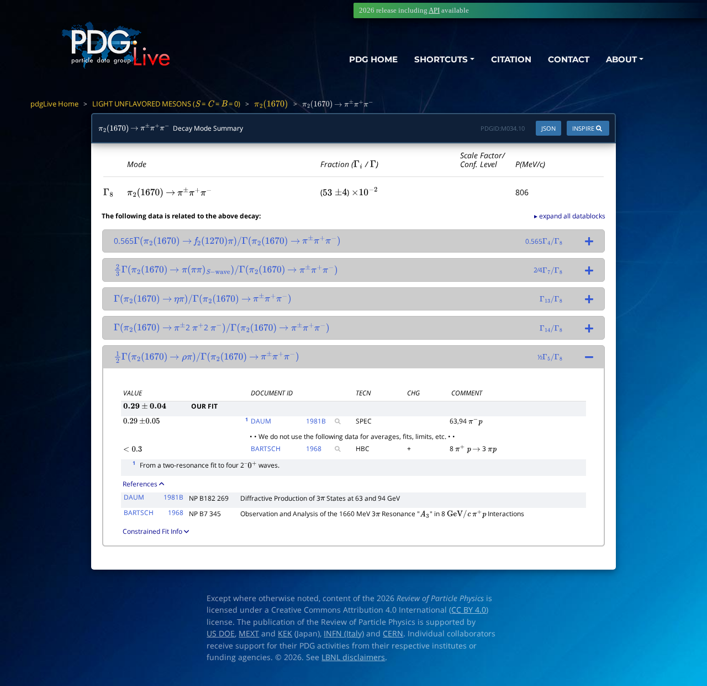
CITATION (511, 59)
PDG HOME (373, 59)
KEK (285, 634)
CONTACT (568, 59)
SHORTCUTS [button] (441, 59)
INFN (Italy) (344, 634)
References (140, 484)
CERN (393, 634)
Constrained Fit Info (152, 531)
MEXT (249, 634)
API (434, 10)
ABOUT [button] (621, 59)
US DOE (221, 634)
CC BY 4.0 (468, 610)
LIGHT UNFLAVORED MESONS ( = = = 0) (166, 104)
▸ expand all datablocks (569, 216)
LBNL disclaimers (353, 657)
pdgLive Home (54, 104)
